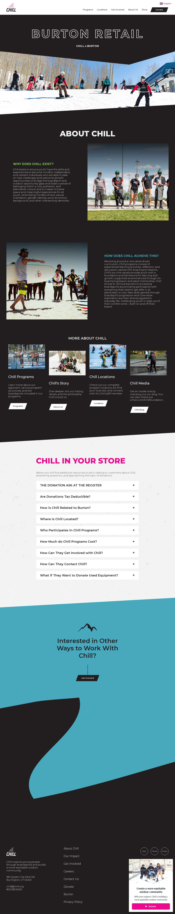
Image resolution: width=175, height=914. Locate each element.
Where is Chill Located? (59, 519)
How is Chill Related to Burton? (65, 508)
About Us (133, 9)
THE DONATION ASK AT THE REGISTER (71, 485)
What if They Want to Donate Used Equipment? (79, 575)
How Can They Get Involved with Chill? (71, 553)
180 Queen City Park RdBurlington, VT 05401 (20, 878)
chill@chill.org (15, 886)
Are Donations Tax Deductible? (65, 496)
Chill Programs (21, 377)
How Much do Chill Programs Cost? (68, 541)
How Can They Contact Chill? (63, 564)
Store (144, 9)
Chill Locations (102, 377)
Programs (88, 9)
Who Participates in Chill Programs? (69, 530)
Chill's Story (59, 383)
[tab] (87, 485)
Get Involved (117, 9)
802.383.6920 (14, 889)
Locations (102, 9)
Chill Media (140, 383)
